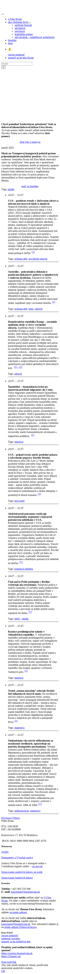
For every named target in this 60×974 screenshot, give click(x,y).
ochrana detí (20, 258)
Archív (5, 851)
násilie (11, 189)
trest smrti (19, 500)
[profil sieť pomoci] (30, 118)
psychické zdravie (37, 258)
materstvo (19, 727)
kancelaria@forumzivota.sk (25, 891)
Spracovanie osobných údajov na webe (21, 872)
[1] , (16, 367)
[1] (33, 252)
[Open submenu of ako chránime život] (29, 23)
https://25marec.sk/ (11, 956)
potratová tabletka (23, 568)
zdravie (38, 308)
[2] (21, 367)
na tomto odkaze (18, 912)
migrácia (18, 441)
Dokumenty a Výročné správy (17, 857)
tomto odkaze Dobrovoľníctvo (20, 927)
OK (3, 971)
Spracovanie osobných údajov (17, 877)
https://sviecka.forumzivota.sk (16, 953)
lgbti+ (17, 618)
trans (31, 308)
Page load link (8, 962)
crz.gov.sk (37, 866)
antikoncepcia (21, 810)
